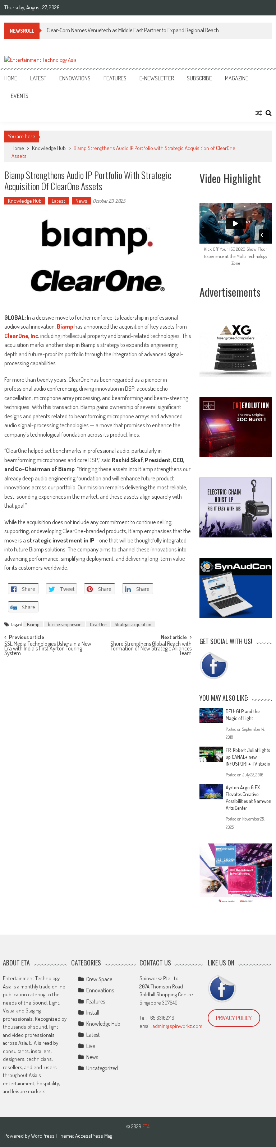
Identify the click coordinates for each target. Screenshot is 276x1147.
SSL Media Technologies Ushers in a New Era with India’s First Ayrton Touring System (47, 647)
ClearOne (98, 624)
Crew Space (99, 979)
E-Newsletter (156, 78)
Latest (38, 78)
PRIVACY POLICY (234, 1017)
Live (90, 1045)
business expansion (65, 624)
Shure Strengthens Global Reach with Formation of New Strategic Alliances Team (151, 647)
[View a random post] (259, 113)
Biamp (33, 624)
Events (19, 95)
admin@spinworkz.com (177, 1026)
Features (115, 78)
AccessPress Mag (93, 1135)
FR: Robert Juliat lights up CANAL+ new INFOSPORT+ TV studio (248, 757)
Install (92, 1012)
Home (10, 78)
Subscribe (199, 78)
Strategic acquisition (133, 624)
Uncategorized (102, 1068)
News (81, 200)
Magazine (236, 78)
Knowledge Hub (49, 148)
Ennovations (75, 78)
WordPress (43, 1135)
